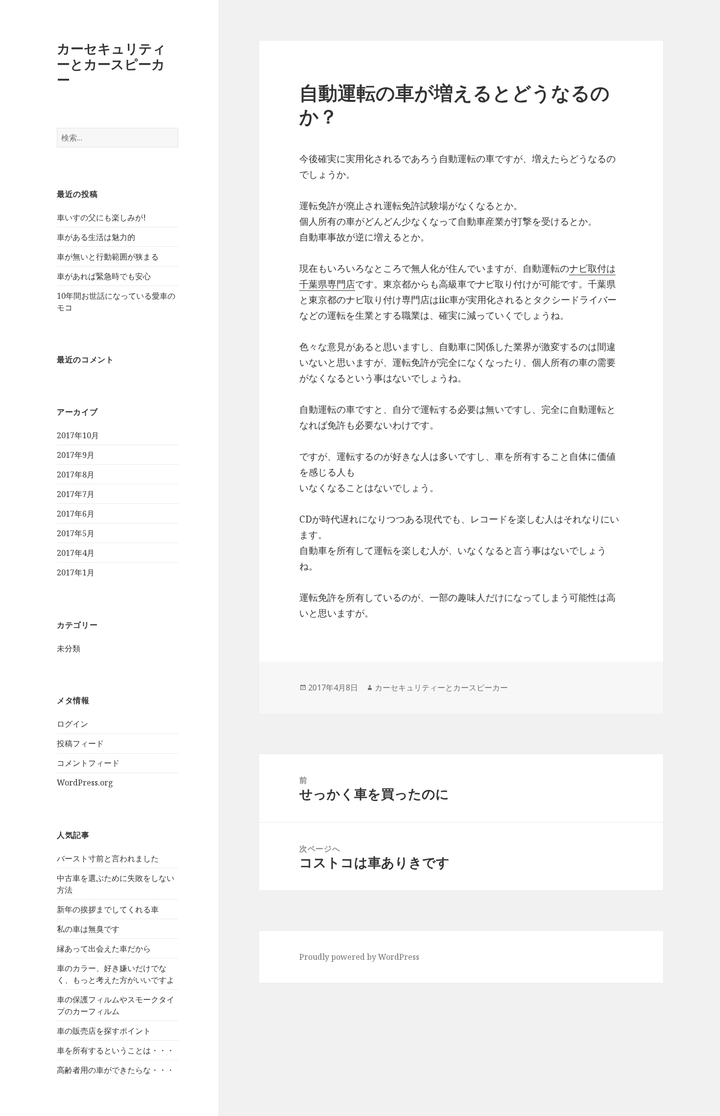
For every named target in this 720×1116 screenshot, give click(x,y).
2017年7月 (76, 494)
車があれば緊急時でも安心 (104, 276)
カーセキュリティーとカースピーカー (111, 64)
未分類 (68, 648)
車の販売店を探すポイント (104, 1030)
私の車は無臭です (88, 929)
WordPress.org (85, 782)
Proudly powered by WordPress (359, 956)
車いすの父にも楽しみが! (101, 217)
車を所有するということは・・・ (115, 1050)
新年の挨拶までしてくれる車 (108, 909)
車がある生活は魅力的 (96, 237)
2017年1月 (76, 572)
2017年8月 (76, 474)
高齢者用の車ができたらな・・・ (115, 1070)
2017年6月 (76, 513)
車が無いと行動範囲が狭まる (108, 256)
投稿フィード (80, 743)
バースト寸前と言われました (108, 858)
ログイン (72, 723)
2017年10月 (78, 435)
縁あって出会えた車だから (104, 948)
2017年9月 (76, 455)
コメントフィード (88, 763)
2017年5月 (76, 533)
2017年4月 (76, 552)
